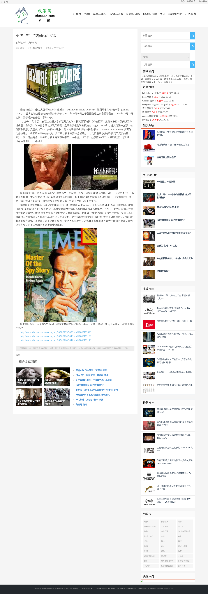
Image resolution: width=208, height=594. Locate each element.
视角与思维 (100, 14)
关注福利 (203, 1)
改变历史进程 (183, 561)
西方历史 (164, 531)
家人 (163, 546)
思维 (146, 551)
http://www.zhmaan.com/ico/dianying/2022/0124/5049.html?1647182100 (56, 336)
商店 (162, 14)
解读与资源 (150, 14)
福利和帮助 (175, 14)
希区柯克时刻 (149, 556)
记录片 (180, 526)
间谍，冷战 (148, 536)
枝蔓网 (77, 14)
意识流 (164, 556)
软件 (146, 561)
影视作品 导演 (150, 526)
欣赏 (163, 536)
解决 (163, 541)
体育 (180, 551)
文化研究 (164, 526)
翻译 (180, 541)
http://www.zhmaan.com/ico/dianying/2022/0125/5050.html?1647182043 (56, 332)
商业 (180, 536)
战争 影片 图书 (167, 561)
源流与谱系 (116, 14)
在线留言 (190, 14)
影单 (163, 551)
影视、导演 (182, 546)
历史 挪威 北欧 (167, 566)
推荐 (87, 14)
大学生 (180, 556)
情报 (146, 546)
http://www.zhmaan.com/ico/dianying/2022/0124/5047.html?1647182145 (56, 340)
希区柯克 (181, 566)
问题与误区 (133, 14)
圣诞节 (147, 566)
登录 (183, 1)
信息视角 (164, 522)
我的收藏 (32, 42)
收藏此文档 (21, 42)
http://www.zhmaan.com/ (34, 15)
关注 (146, 541)
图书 (180, 522)
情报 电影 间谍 (184, 531)
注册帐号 (191, 1)
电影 (146, 522)
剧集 (146, 531)
